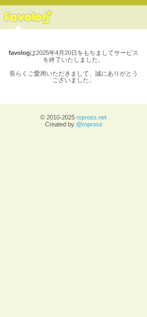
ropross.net (91, 117)
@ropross (89, 124)
